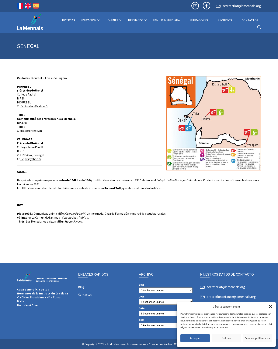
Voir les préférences (257, 338)
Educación (88, 20)
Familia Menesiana (166, 20)
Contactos (250, 20)
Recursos (225, 20)
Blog (81, 287)
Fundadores (199, 20)
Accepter (195, 338)
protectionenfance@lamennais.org (231, 296)
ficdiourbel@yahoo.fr (34, 106)
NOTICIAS (68, 20)
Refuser (226, 338)
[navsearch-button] (259, 27)
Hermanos (135, 20)
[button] (270, 306)
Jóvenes (112, 20)
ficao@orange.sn (30, 131)
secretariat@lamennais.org (242, 6)
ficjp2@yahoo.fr (30, 159)
